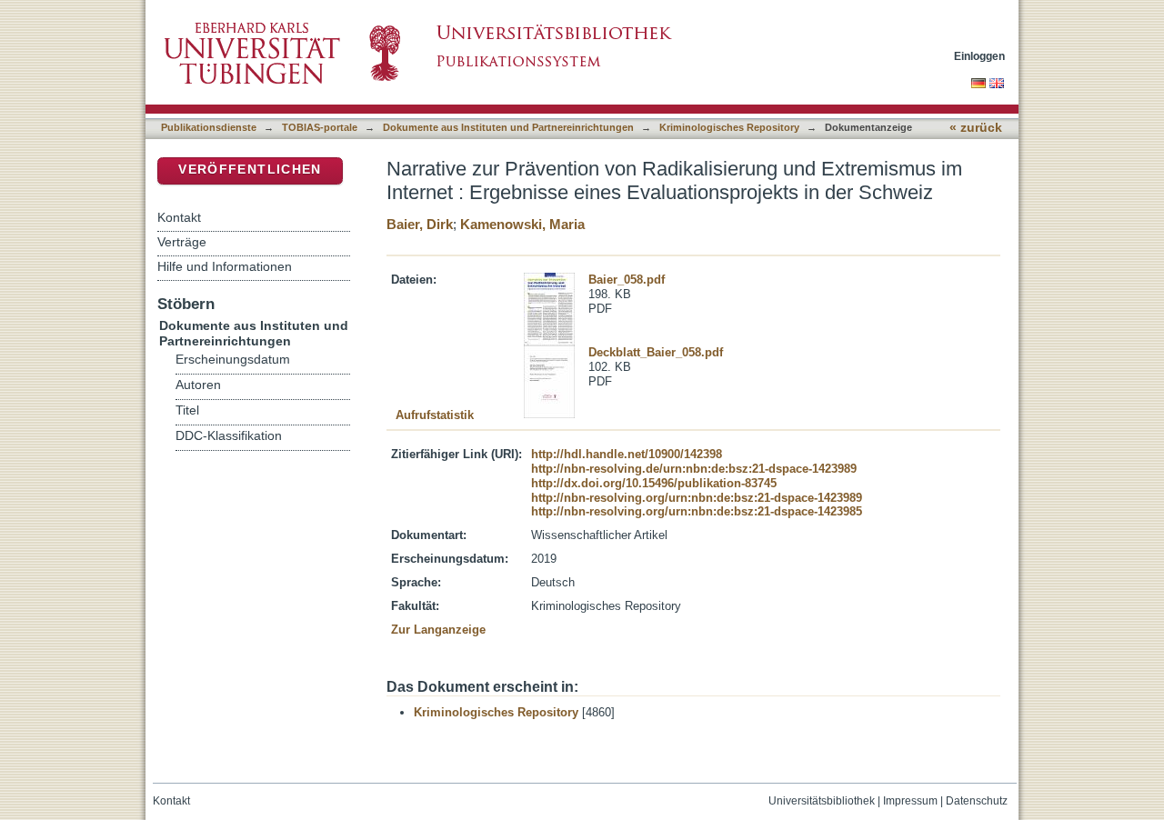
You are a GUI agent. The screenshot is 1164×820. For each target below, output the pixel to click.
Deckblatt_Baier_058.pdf (655, 352)
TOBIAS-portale (319, 127)
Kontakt (179, 217)
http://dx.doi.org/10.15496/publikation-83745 (654, 483)
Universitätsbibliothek (821, 801)
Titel (187, 410)
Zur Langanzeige (438, 629)
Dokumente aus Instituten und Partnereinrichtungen (508, 127)
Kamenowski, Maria (522, 224)
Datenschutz (977, 801)
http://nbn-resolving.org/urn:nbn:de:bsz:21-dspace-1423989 (696, 498)
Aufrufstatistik (435, 415)
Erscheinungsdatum (233, 359)
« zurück (975, 128)
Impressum (910, 801)
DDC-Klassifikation (229, 436)
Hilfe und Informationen (224, 266)
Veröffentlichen (249, 169)
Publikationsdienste (208, 127)
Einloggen (979, 56)
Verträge (181, 242)
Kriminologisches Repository (729, 127)
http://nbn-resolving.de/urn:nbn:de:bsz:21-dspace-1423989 (694, 468)
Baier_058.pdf (626, 279)
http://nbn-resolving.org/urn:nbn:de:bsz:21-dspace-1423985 (696, 511)
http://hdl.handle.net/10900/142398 (626, 454)
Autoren (198, 385)
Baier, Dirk (419, 224)
